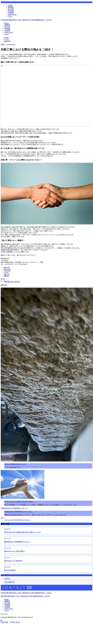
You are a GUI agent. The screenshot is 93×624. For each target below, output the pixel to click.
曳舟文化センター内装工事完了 (14, 551)
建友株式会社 (9, 282)
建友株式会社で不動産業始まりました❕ (17, 542)
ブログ (10, 16)
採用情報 (11, 11)
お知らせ (7, 578)
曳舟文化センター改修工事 (13, 561)
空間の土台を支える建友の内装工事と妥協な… (19, 501)
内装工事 (7, 41)
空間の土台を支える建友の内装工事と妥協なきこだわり (22, 532)
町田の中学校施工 (10, 570)
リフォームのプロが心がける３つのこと (17, 520)
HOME (10, 5)
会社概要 (11, 12)
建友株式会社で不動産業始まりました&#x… (18, 511)
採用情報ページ (12, 252)
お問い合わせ (12, 14)
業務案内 (11, 7)
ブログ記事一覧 (9, 582)
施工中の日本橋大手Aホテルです (15, 464)
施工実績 (11, 9)
